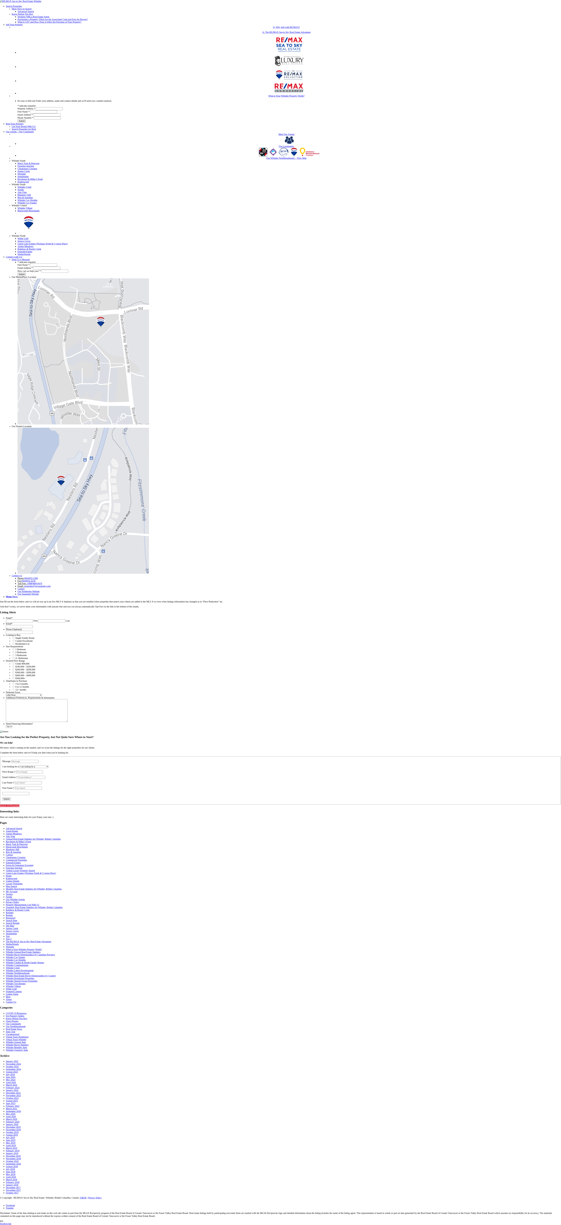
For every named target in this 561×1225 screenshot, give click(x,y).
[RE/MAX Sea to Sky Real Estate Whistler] (20, 1)
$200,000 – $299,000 (25, 669)
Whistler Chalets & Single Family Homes (25, 962)
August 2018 (12, 1166)
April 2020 (11, 1116)
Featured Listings (14, 991)
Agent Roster (12, 831)
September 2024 (13, 1069)
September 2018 (13, 1164)
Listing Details (12, 881)
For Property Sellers (15, 1016)
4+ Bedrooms (21, 658)
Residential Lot (22, 644)
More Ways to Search (22, 9)
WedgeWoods (12, 944)
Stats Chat (10, 1031)
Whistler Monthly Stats (16, 1047)
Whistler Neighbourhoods (18, 973)
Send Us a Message (21, 259)
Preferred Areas (13, 692)
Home (9, 876)
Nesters (9, 894)
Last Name (8, 782)
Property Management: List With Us (22, 904)
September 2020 (13, 1111)
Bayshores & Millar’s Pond (18, 841)
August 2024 (12, 1072)
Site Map (10, 926)
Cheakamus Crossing (15, 857)
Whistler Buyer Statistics (17, 1045)
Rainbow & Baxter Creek (18, 910)
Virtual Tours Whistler (16, 1039)
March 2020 (11, 1119)
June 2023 (10, 1103)
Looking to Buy (13, 635)
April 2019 (11, 1145)
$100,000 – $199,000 (25, 666)
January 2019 (12, 1153)
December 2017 (13, 1187)
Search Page (11, 920)
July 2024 (10, 1074)
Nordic (9, 897)
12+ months (20, 689)
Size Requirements (14, 646)
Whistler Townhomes (16, 983)
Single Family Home (24, 638)
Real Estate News (14, 1029)
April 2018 (11, 1177)
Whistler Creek (13, 968)
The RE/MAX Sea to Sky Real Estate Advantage (28, 941)
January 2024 (12, 1090)
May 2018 (10, 1174)
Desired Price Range (15, 661)
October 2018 (12, 1161)
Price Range (8, 772)
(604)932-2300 (31, 578)
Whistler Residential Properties (20, 978)
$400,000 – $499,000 (25, 675)
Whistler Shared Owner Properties (21, 981)
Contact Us (17, 575)
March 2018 (11, 1179)
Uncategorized (12, 1034)
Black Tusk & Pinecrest (17, 844)
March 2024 (11, 1085)
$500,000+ (20, 678)
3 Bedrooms (21, 655)
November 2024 (13, 1064)
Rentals (9, 915)
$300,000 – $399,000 (25, 672)
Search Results (12, 923)
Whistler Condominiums (17, 965)
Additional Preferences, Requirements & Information (30, 697)
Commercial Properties (16, 860)
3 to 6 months (21, 684)
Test (8, 936)
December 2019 (13, 1127)
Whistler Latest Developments (20, 970)
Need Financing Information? (19, 723)
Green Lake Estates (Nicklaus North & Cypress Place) (31, 873)
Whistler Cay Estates (15, 957)
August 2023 (12, 1101)
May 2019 (10, 1143)
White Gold (11, 989)
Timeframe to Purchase (16, 681)
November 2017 (13, 1190)
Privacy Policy (12, 902)
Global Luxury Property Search (20, 870)
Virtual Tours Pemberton (17, 1037)
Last (68, 621)
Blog (8, 997)
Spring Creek (12, 928)
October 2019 (12, 1132)
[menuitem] (283, 14)
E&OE (83, 1198)
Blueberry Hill (12, 849)
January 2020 (12, 1124)
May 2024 (10, 1079)
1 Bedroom (20, 649)
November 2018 (13, 1158)
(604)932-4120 (29, 581)
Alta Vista (10, 836)
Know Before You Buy (22, 14)
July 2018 (10, 1169)
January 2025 (12, 1061)
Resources (10, 918)
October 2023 (12, 1098)
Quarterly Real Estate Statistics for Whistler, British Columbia (34, 907)
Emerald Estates (13, 862)
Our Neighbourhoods (16, 1026)
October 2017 (12, 1193)
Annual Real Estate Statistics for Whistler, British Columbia (33, 839)
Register (9, 912)
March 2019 (11, 1148)
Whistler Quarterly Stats (17, 1050)
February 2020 (12, 1122)
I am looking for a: (10, 766)
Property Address (26, 108)
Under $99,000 (22, 663)
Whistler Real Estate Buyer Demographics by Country (31, 975)
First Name (24, 111)
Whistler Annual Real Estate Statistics (23, 952)
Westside (10, 947)
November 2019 (13, 1129)
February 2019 (12, 1150)
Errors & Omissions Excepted (19, 865)
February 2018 (12, 1182)
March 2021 (11, 1108)
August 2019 (12, 1135)
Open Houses (12, 1021)
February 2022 (12, 1106)
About (9, 999)
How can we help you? (29, 271)
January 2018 (12, 1185)
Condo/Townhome (24, 641)
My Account (11, 891)
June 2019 (10, 1140)
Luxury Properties (14, 883)
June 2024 (10, 1077)
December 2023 (13, 1093)
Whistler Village (13, 986)
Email (9, 623)
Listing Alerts (12, 994)
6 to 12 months (22, 687)
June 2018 (10, 1172)
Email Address (25, 115)
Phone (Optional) (14, 629)
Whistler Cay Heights (16, 960)
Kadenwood (11, 878)
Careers (9, 855)
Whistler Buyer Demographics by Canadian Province (30, 954)
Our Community (13, 1024)
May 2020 (10, 1114)
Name (9, 618)
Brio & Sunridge (13, 852)
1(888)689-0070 (34, 583)
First (35, 621)
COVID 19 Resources (16, 1013)
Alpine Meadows (14, 833)
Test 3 (8, 939)
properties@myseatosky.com (37, 586)
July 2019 (10, 1137)
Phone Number (25, 118)
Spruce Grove (12, 931)
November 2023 (13, 1095)
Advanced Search (14, 828)
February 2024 (12, 1087)
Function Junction (14, 868)
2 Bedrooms (21, 652)
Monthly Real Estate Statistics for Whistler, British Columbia (34, 889)
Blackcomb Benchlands (17, 847)
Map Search (11, 886)
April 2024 (11, 1082)
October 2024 (12, 1066)
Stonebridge (11, 933)
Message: (6, 761)
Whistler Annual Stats (16, 1042)
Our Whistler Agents (15, 899)
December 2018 (13, 1156)
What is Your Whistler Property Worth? (24, 949)
